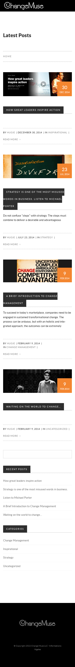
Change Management (21, 347)
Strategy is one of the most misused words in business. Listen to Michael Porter (33, 199)
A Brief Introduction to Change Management (30, 299)
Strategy (46, 237)
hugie (11, 132)
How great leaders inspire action (33, 110)
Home (7, 56)
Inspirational (57, 132)
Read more (10, 139)
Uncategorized (57, 429)
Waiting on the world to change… (33, 407)
